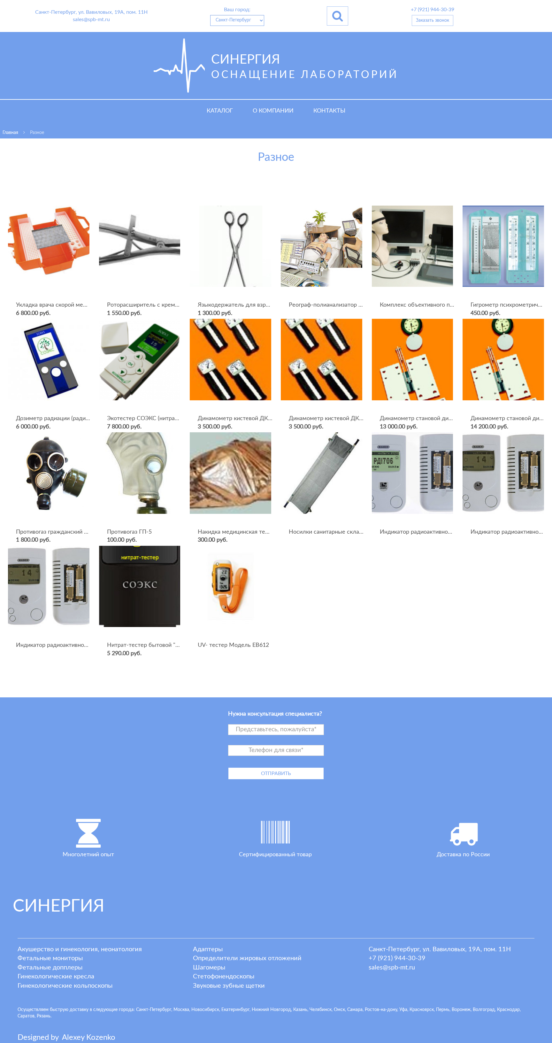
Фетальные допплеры (50, 967)
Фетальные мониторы (50, 958)
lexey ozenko (88, 1037)
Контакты (329, 111)
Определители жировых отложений (247, 958)
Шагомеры (209, 967)
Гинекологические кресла (56, 976)
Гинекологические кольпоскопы (65, 986)
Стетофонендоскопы (223, 976)
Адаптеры (208, 949)
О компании (273, 111)
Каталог (220, 111)
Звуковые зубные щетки (229, 986)
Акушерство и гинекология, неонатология (80, 949)
